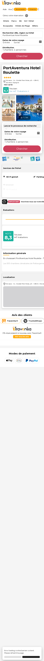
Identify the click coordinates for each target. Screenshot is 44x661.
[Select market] (26, 15)
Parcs (14, 21)
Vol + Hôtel (29, 21)
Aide (5, 9)
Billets (35, 26)
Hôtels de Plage (22, 26)
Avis (10, 9)
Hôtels (6, 21)
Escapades (8, 26)
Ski (20, 21)
